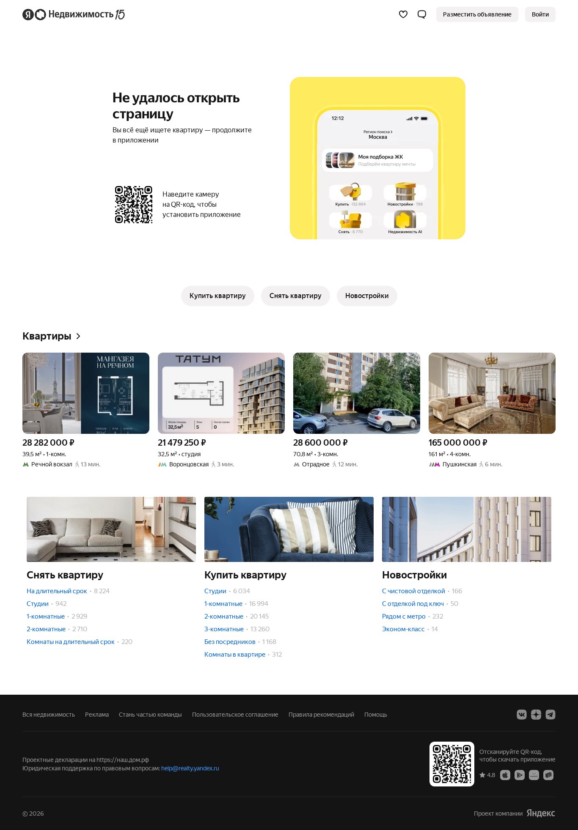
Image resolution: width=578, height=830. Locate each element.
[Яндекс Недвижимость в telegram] (550, 714)
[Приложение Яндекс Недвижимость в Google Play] (520, 774)
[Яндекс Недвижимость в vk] (522, 714)
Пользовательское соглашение (235, 714)
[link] (540, 14)
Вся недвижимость (48, 714)
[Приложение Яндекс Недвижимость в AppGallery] (534, 774)
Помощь (375, 714)
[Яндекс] (541, 813)
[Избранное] (403, 14)
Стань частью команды (150, 714)
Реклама (97, 714)
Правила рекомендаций (321, 714)
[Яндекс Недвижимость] (74, 14)
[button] (421, 14)
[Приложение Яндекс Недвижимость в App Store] (505, 774)
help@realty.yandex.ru (190, 768)
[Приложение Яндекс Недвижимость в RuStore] (548, 774)
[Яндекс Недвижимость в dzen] (536, 714)
